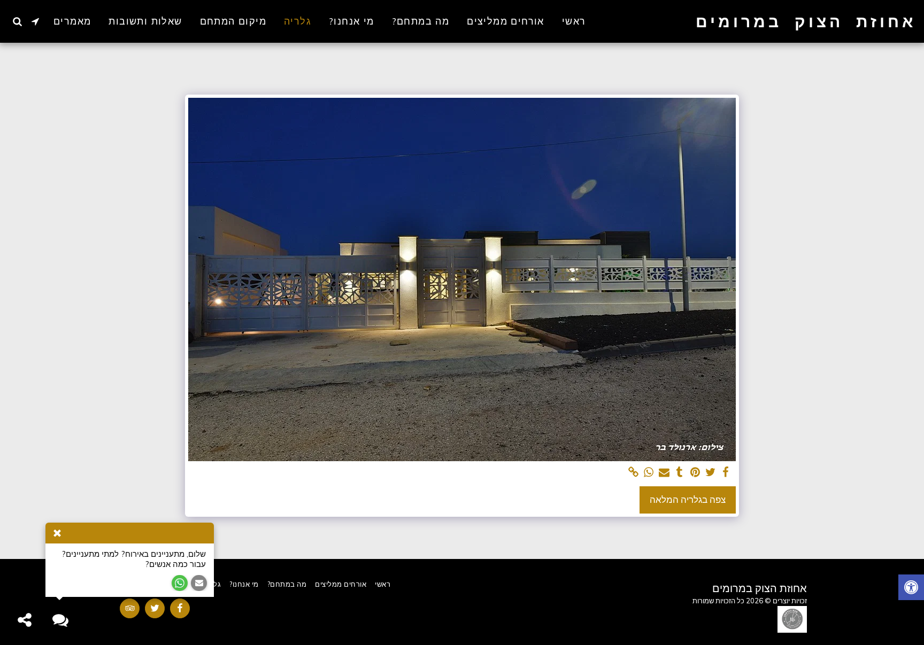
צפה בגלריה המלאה (688, 499)
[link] (633, 472)
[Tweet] (710, 472)
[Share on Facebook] (726, 472)
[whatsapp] (648, 472)
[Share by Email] (664, 472)
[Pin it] (694, 472)
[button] (35, 21)
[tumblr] (680, 472)
